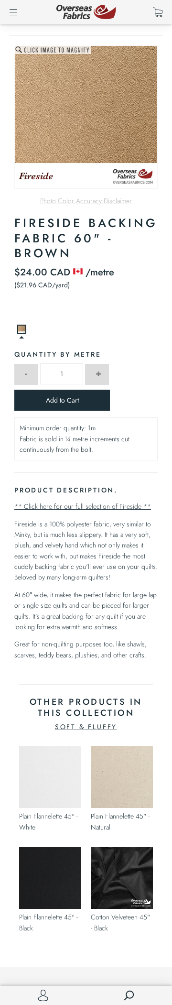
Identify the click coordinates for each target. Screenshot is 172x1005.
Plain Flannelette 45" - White (48, 821)
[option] (86, 117)
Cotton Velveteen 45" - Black (120, 922)
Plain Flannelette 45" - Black (48, 922)
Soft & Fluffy (86, 727)
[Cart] (157, 12)
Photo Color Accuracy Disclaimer (86, 201)
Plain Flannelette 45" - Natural (120, 821)
